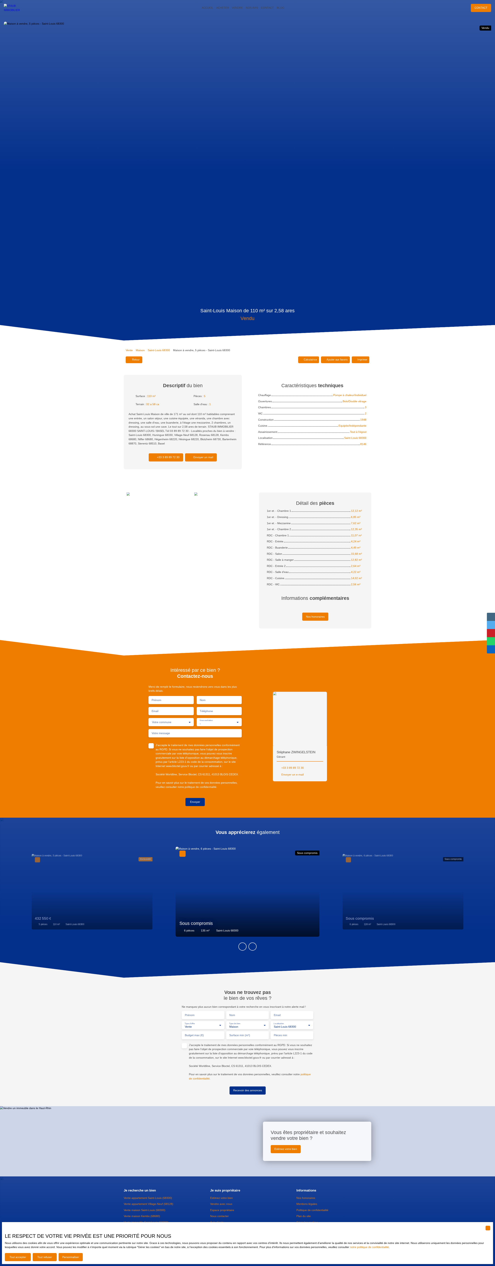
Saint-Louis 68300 (159, 350)
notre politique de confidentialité (369, 1247)
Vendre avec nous (221, 1203)
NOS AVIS (252, 7)
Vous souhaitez (206, 720)
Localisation (279, 1023)
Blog (280, 7)
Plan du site (303, 1216)
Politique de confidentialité (312, 1210)
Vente (129, 350)
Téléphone (206, 711)
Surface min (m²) (239, 1035)
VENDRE (237, 7)
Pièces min (280, 1035)
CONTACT (267, 7)
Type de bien (234, 1023)
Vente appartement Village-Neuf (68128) (148, 1203)
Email (155, 711)
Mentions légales (306, 1203)
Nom (203, 700)
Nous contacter (219, 1216)
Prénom (156, 700)
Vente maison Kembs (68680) (142, 1216)
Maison (140, 350)
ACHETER (222, 7)
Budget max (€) (194, 1035)
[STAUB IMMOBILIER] (15, 8)
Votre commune (161, 722)
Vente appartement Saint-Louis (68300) (148, 1197)
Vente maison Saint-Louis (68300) (144, 1210)
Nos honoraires (305, 1197)
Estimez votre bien (221, 1197)
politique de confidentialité (200, 786)
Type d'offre (190, 1023)
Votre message (161, 733)
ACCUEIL (207, 7)
